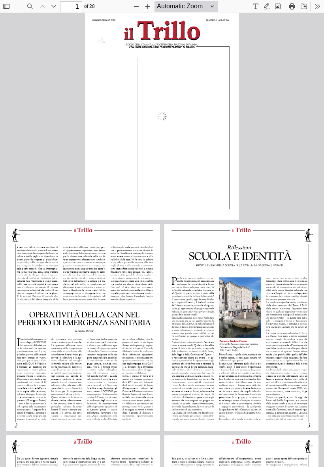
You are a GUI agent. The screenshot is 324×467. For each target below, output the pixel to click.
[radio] (255, 6)
